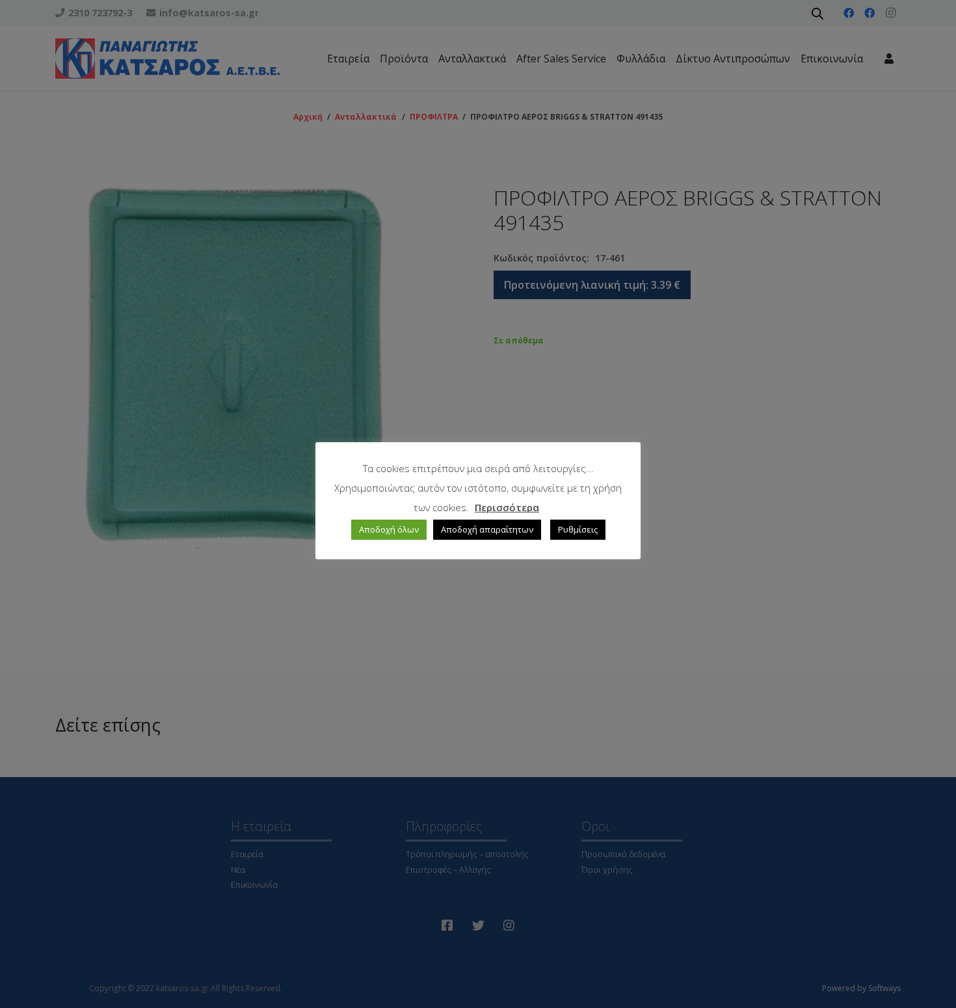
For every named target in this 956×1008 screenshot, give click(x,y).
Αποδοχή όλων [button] (389, 529)
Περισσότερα (507, 507)
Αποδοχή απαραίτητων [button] (487, 529)
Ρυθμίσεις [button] (578, 529)
